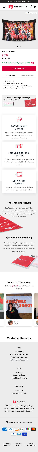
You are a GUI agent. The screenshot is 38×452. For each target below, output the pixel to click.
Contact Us (19, 352)
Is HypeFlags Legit (19, 393)
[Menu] (4, 6)
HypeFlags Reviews (19, 378)
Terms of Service (6, 444)
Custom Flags (19, 375)
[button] (6, 58)
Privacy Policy (19, 444)
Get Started (8, 104)
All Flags (19, 372)
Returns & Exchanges (19, 354)
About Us (19, 390)
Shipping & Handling (19, 357)
